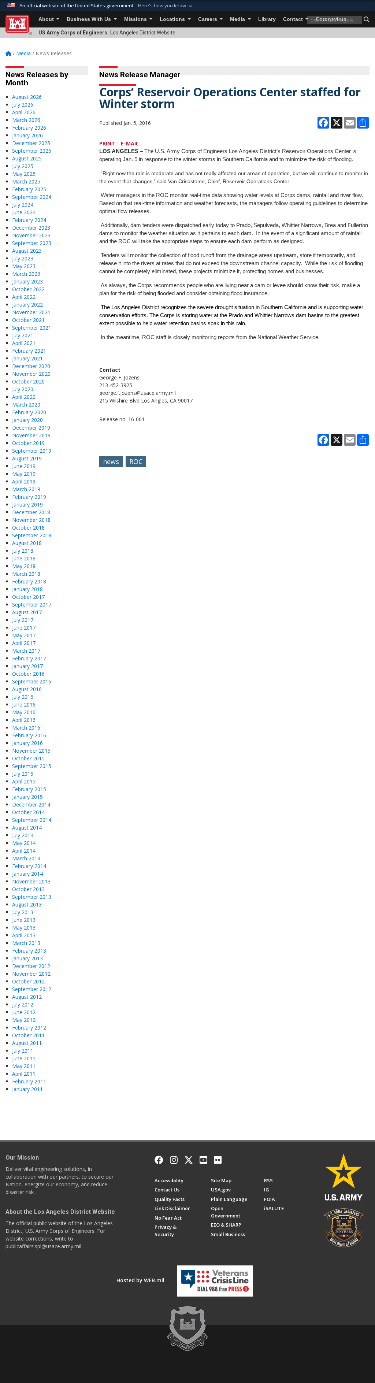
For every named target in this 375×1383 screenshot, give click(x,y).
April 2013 (24, 935)
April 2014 (24, 850)
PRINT (107, 143)
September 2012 (31, 989)
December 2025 (31, 143)
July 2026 (22, 104)
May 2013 (24, 927)
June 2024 (24, 212)
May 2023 (24, 266)
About (46, 19)
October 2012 (28, 981)
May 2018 (24, 566)
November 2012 (31, 973)
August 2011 (27, 1042)
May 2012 (24, 1019)
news (111, 461)
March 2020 (26, 404)
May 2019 (24, 473)
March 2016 (26, 727)
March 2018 (26, 573)
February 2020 (29, 412)
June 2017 (24, 627)
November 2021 (31, 312)
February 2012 (29, 1027)
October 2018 (28, 527)
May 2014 (24, 842)
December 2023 (31, 227)
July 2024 (22, 204)
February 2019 (29, 496)
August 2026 (27, 96)
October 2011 (28, 1035)
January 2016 (27, 742)
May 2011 (24, 1066)
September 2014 (31, 819)
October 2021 (28, 319)
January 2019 (27, 504)
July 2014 (22, 835)
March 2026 (26, 119)
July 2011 (22, 1050)
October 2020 (28, 381)
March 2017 (26, 650)
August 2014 (27, 827)
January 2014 (27, 873)
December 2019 (31, 427)
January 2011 (27, 1089)
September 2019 (31, 450)
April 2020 (24, 396)
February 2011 (29, 1081)
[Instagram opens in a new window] (174, 1160)
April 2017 (24, 642)
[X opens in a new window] (188, 1160)
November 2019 (31, 435)
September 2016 (31, 681)
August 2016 (27, 689)
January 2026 (27, 135)
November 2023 (31, 235)
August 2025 (27, 158)
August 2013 (27, 904)
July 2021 (22, 335)
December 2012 (31, 966)
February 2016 (29, 735)
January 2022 (27, 304)
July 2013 (22, 912)
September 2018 (31, 535)
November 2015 (31, 750)
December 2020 (31, 366)
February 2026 (29, 127)
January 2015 (27, 796)
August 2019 (27, 458)
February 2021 (29, 350)
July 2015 (22, 773)
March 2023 (26, 273)
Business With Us (89, 19)
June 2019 (24, 466)
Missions (136, 19)
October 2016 (28, 673)
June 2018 (24, 558)
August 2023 (27, 250)
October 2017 (28, 596)
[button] (166, 6)
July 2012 (22, 1004)
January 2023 (27, 281)
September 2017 (31, 604)
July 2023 (22, 258)
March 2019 (26, 489)
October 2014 (28, 812)
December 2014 (31, 804)
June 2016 (24, 704)
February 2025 (29, 189)
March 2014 (26, 858)
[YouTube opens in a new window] (203, 1160)
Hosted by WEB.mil (140, 1280)
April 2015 (24, 781)
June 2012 (24, 1012)
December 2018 (31, 512)
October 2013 (28, 889)
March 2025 (26, 181)
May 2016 (24, 712)
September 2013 (31, 896)
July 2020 (22, 389)
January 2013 (27, 958)
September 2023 (31, 243)
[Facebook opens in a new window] (159, 1160)
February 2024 (29, 219)
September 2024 (31, 196)
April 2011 (24, 1073)
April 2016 (24, 719)
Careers (208, 19)
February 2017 (29, 658)
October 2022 (28, 289)
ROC (135, 461)
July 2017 (22, 619)
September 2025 (31, 150)
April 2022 (24, 296)
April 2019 (24, 481)
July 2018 (22, 550)
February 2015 (29, 789)
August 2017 (27, 612)
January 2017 (27, 666)
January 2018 (27, 589)
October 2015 (28, 758)
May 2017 (24, 635)
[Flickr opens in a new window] (218, 1160)
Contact (293, 19)
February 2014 (29, 866)
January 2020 (27, 419)
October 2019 (28, 443)
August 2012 (27, 996)
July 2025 (22, 166)
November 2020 (31, 373)
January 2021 (27, 358)
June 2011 (24, 1058)
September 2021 (31, 327)
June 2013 (24, 919)
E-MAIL (130, 143)
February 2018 (29, 581)
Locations (173, 19)
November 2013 (31, 881)
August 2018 (27, 543)
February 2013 (29, 950)
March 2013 (26, 942)
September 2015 (31, 766)
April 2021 (24, 343)
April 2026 (24, 112)
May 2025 (24, 173)
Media (238, 19)
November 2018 (31, 519)
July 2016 (22, 696)
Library (267, 19)
